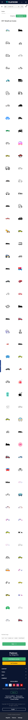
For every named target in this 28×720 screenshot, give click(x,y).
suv (6, 638)
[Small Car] (20, 219)
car (3, 638)
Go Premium (14, 663)
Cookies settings (14, 699)
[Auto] (20, 369)
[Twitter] (10, 685)
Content (4, 668)
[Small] (20, 382)
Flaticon (14, 717)
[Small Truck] (20, 68)
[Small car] (8, 43)
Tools (3, 672)
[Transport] (8, 106)
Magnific (8, 717)
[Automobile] (8, 231)
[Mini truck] (8, 68)
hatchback (21, 638)
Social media (14, 681)
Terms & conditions (10, 696)
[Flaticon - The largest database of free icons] (12, 2)
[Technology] (8, 30)
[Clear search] (18, 6)
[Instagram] (17, 685)
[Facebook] (6, 685)
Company (4, 678)
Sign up (14, 692)
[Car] (20, 30)
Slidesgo (20, 717)
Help (3, 675)
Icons (3, 11)
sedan (16, 638)
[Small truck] (20, 81)
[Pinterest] (14, 685)
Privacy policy (19, 696)
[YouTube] (21, 685)
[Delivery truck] (8, 93)
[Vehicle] (8, 143)
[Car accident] (8, 407)
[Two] (8, 55)
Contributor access (14, 659)
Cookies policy (8, 697)
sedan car (10, 638)
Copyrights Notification (18, 697)
